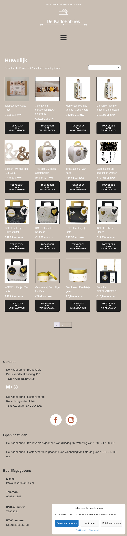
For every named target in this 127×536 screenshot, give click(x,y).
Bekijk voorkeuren (111, 523)
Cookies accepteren (67, 523)
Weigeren (89, 523)
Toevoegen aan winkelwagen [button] (17, 128)
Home (48, 4)
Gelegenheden (66, 4)
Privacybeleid (94, 530)
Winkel (55, 4)
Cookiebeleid (81, 530)
